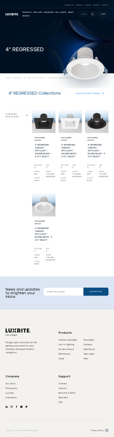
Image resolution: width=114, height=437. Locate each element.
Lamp (61, 358)
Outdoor (88, 344)
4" (73, 78)
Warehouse (64, 353)
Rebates (26, 16)
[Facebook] (16, 406)
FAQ (61, 402)
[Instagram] (11, 406)
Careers (88, 5)
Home (8, 78)
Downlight (89, 340)
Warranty (63, 397)
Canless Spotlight (35, 78)
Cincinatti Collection (58, 78)
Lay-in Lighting (66, 344)
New (86, 358)
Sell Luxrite (61, 12)
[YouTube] (21, 406)
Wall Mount (89, 349)
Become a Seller (67, 393)
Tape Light (89, 353)
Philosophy (49, 12)
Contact (104, 5)
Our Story (11, 383)
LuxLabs (10, 393)
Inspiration (69, 5)
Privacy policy (97, 430)
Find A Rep (37, 12)
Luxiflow (78, 5)
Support (96, 5)
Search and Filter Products (88, 93)
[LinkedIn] (7, 406)
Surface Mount (66, 349)
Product (18, 78)
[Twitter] (26, 406)
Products (27, 12)
